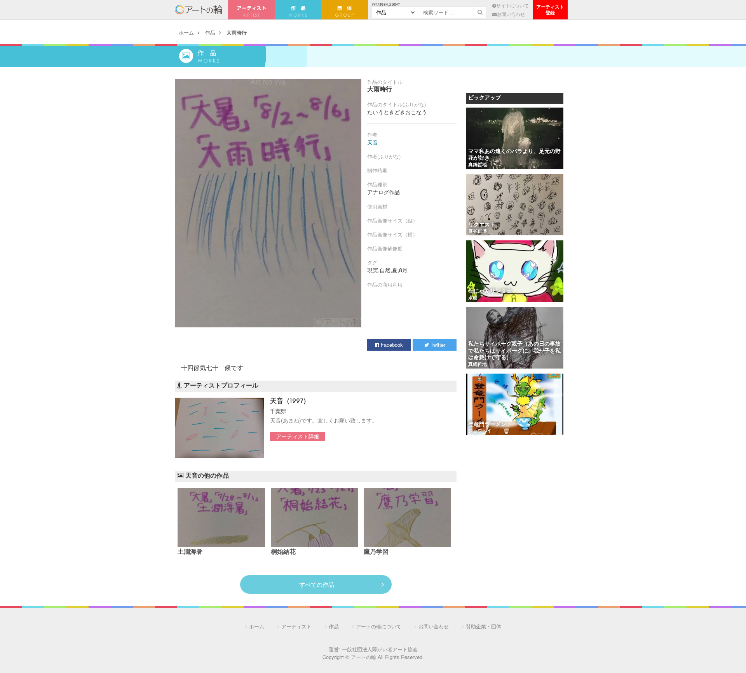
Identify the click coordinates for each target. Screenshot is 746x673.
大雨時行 (237, 32)
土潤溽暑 (190, 552)
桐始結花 (283, 552)
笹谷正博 (477, 231)
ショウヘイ (480, 431)
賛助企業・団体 (483, 626)
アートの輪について (378, 626)
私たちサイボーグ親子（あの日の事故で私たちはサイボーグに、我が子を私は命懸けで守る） (514, 351)
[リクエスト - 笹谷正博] (514, 205)
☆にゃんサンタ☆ (490, 291)
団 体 (344, 9)
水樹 (473, 298)
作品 (210, 32)
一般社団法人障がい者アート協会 (380, 649)
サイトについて (512, 5)
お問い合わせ (511, 14)
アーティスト (251, 9)
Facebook (391, 344)
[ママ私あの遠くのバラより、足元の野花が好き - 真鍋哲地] (514, 139)
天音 (372, 142)
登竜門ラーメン (487, 425)
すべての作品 (316, 584)
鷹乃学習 (376, 552)
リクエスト (481, 225)
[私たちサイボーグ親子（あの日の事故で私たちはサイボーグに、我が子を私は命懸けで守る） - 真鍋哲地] (514, 338)
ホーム (186, 32)
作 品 (298, 9)
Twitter (437, 344)
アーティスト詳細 (297, 436)
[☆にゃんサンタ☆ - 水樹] (514, 271)
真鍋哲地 (477, 165)
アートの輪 (198, 9)
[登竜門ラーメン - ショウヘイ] (514, 405)
